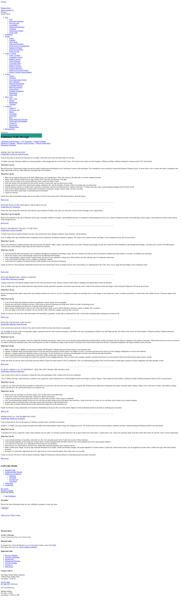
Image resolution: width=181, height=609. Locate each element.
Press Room (13, 125)
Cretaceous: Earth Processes (10, 141)
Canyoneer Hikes (15, 63)
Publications (13, 93)
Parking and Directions (16, 27)
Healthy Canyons (15, 59)
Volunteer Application (12, 557)
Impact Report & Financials (18, 119)
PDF (54, 545)
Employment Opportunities (18, 121)
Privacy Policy (16, 515)
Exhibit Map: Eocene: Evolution (11, 230)
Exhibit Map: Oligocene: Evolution (12, 279)
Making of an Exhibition (13, 474)
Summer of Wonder (15, 48)
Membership (13, 102)
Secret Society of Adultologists (19, 46)
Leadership (13, 116)
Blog (10, 118)
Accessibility (13, 25)
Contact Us (13, 123)
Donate (11, 101)
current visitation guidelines (28, 547)
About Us (8, 106)
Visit (6, 17)
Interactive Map (10, 470)
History (11, 112)
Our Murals (13, 481)
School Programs (15, 65)
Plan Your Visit (14, 23)
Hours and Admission (16, 21)
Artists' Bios (9, 483)
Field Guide (13, 95)
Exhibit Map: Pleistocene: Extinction (13, 418)
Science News (14, 89)
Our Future (13, 114)
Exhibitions (9, 34)
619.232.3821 (5, 582)
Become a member (7, 491)
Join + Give (9, 97)
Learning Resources (15, 68)
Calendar (12, 40)
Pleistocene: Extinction (8, 145)
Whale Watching (14, 61)
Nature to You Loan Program (18, 70)
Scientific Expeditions (16, 91)
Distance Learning (15, 67)
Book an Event (14, 51)
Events (7, 36)
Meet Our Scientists (15, 87)
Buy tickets (4, 489)
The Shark (12, 478)
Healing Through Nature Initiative (20, 72)
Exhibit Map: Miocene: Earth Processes (14, 324)
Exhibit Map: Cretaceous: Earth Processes (14, 154)
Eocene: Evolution (40, 141)
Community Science (16, 57)
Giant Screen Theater (16, 31)
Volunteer (12, 104)
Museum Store (5, 8)
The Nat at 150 (14, 110)
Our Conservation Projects (18, 80)
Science (7, 74)
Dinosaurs (12, 476)
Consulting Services (15, 85)
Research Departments (16, 84)
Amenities (12, 29)
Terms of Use (5, 515)
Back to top (4, 200)
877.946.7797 (5, 584)
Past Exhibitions (10, 496)
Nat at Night (13, 42)
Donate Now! (9, 559)
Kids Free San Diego (16, 50)
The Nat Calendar (11, 563)
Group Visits (13, 33)
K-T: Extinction (27, 141)
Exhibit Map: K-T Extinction (10, 207)
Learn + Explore (10, 53)
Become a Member (11, 555)
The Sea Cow (13, 479)
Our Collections (14, 82)
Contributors (9, 485)
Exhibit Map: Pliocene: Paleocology (13, 371)
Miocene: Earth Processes (25, 143)
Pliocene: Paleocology (43, 143)
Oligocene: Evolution (8, 143)
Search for (4, 132)
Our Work (12, 78)
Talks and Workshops (16, 44)
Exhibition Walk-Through (13, 472)
